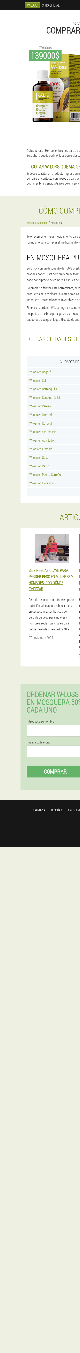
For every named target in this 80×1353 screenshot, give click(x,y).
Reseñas (56, 810)
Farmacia (39, 810)
